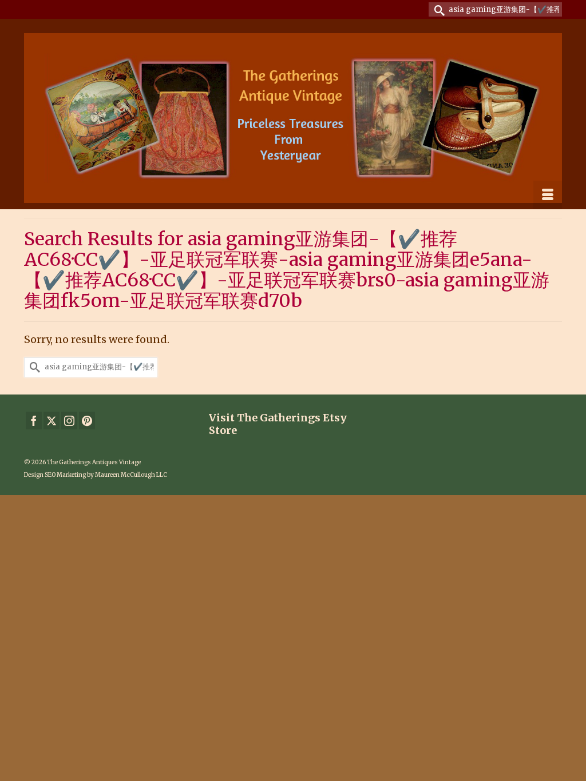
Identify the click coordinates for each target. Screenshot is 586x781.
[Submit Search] (437, 9)
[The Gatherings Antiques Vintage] (293, 118)
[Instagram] (69, 420)
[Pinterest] (87, 420)
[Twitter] (51, 420)
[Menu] (547, 195)
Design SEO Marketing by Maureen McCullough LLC (95, 475)
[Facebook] (34, 420)
